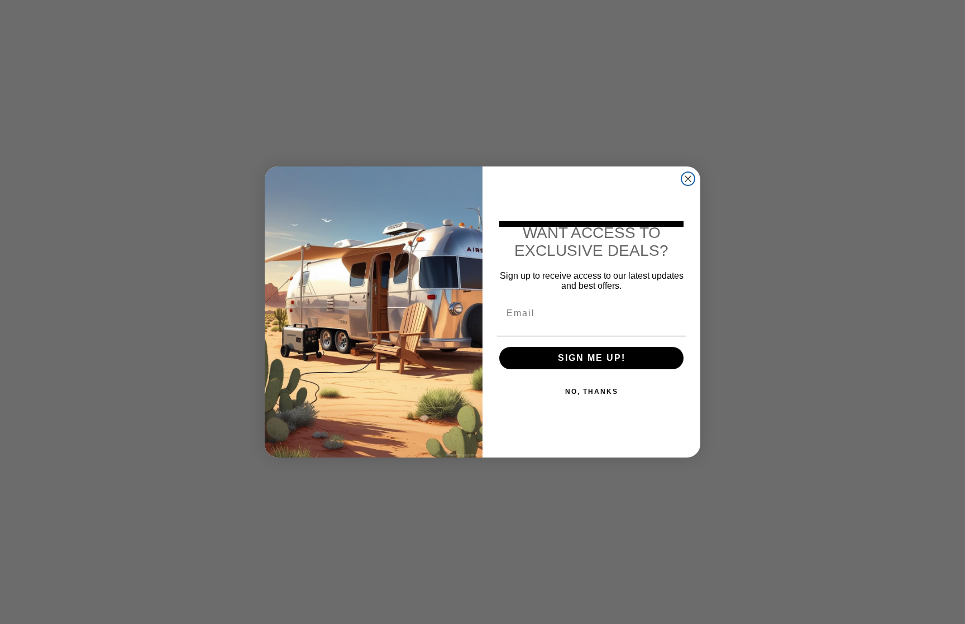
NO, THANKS (591, 392)
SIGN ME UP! (591, 358)
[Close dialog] (688, 178)
